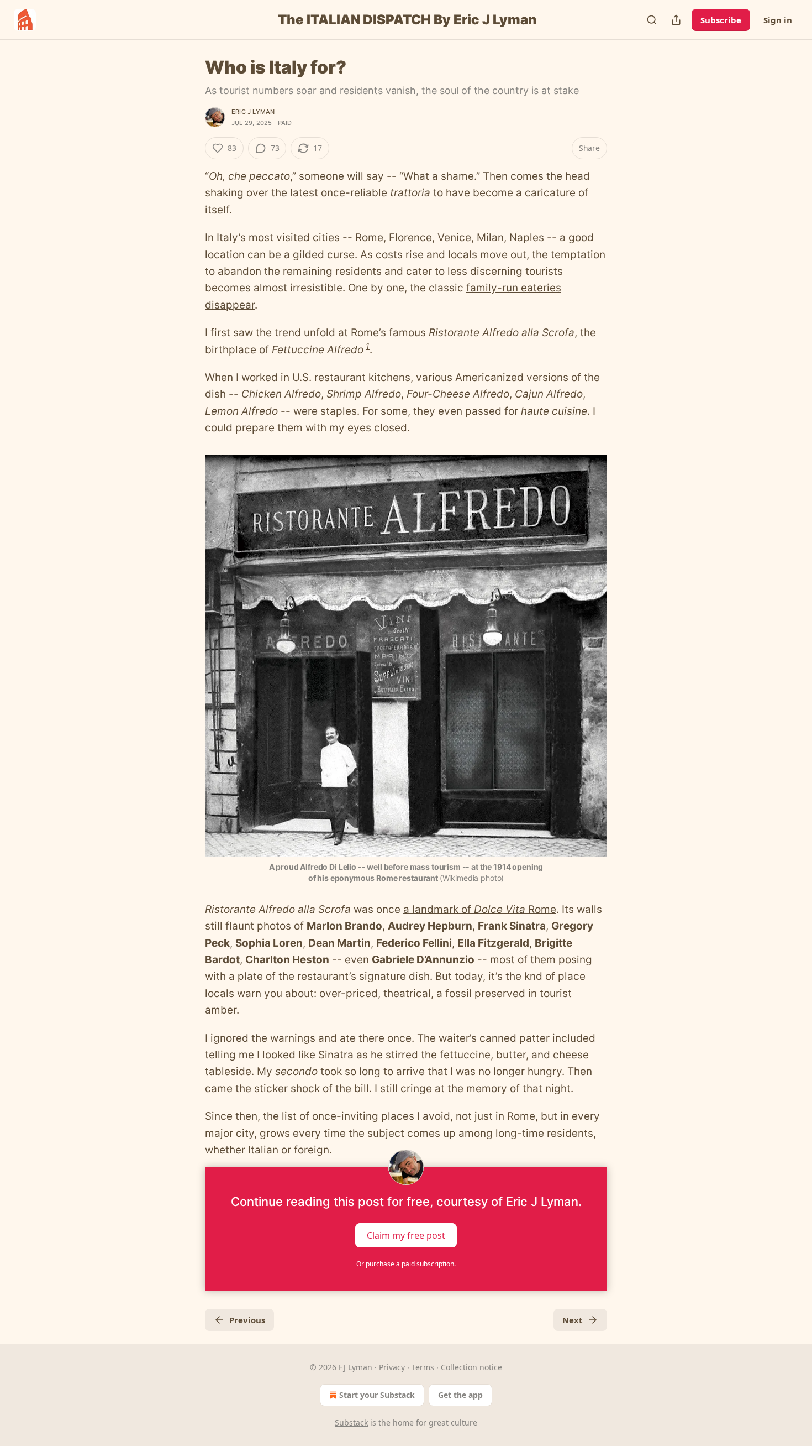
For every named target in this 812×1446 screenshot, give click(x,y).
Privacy (392, 1367)
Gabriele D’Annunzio (423, 959)
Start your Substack (377, 1395)
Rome (540, 909)
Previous (247, 1319)
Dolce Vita (499, 909)
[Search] (652, 20)
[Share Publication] (676, 20)
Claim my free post (406, 1235)
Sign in (777, 19)
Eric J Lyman (253, 112)
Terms (423, 1367)
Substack (351, 1422)
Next (572, 1319)
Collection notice (471, 1367)
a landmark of (438, 909)
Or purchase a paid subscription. (406, 1263)
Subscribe (720, 19)
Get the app (460, 1395)
